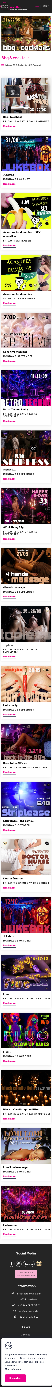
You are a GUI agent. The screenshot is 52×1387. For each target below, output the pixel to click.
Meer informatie (13, 1369)
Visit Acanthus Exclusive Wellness (26, 1274)
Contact (25, 1334)
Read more (9, 126)
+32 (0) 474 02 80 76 (29, 1305)
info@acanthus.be (29, 1311)
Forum (29, 1264)
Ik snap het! (15, 1378)
